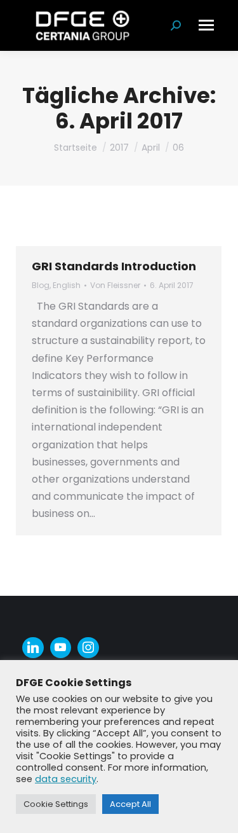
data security (65, 779)
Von (115, 285)
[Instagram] (88, 648)
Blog (41, 285)
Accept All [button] (130, 804)
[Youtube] (61, 648)
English (67, 285)
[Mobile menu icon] (206, 25)
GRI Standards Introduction (114, 266)
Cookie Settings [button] (55, 804)
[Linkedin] (33, 648)
